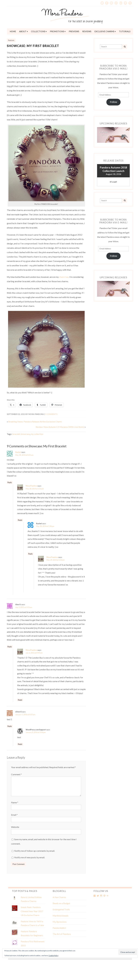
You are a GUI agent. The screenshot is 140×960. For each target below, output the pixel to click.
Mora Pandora (31, 486)
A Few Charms (59, 897)
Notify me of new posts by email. (29, 857)
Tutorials (124, 31)
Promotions (57, 31)
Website (15, 827)
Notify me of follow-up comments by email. (34, 850)
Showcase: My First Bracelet (33, 46)
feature (11, 40)
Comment (16, 774)
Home (13, 31)
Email (14, 814)
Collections (38, 31)
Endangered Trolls (61, 909)
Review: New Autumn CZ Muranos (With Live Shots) (60, 427)
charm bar (63, 277)
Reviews (86, 31)
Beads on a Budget (61, 903)
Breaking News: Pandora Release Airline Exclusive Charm (35, 421)
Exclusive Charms (104, 31)
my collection (37, 434)
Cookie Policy (53, 956)
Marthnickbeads (60, 915)
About (22, 31)
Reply (10, 482)
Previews (74, 31)
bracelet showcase (21, 434)
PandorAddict (59, 928)
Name (14, 802)
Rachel (18, 452)
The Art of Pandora (62, 934)
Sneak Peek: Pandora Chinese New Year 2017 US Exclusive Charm (32, 911)
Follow (113, 102)
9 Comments (51, 414)
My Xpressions (60, 921)
